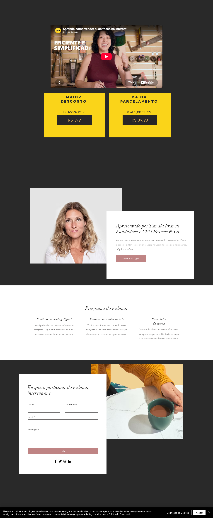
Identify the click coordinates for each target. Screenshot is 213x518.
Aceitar (199, 512)
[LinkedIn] (70, 461)
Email (30, 417)
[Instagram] (65, 461)
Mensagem (33, 429)
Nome (31, 404)
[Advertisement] (93, 496)
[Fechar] (209, 513)
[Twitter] (60, 461)
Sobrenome (71, 404)
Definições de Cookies (178, 512)
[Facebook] (56, 461)
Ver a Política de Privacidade (117, 514)
